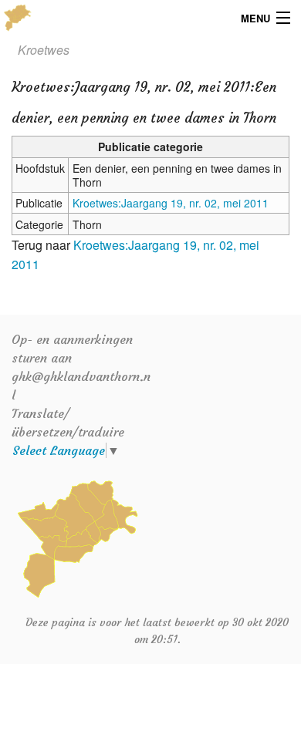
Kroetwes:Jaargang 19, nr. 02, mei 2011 (171, 203)
